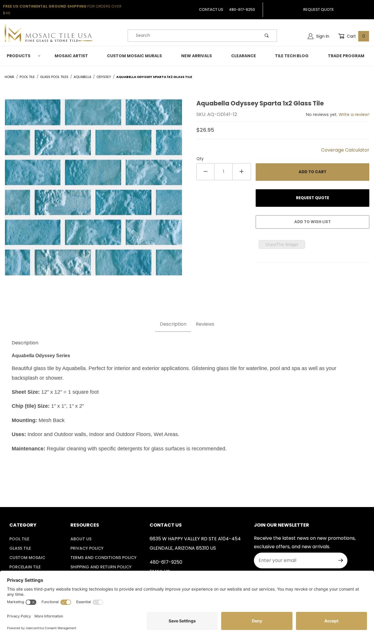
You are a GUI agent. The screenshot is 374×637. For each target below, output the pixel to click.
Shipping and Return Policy (100, 567)
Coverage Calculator (345, 150)
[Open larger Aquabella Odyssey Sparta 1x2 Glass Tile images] (93, 191)
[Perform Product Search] (267, 35)
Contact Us (211, 9)
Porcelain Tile (25, 567)
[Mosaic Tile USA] (48, 32)
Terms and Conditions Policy (103, 557)
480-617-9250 (242, 9)
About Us (80, 539)
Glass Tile (20, 548)
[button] (22, 56)
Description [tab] (173, 324)
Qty (200, 159)
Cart (355, 36)
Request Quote (318, 9)
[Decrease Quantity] (205, 171)
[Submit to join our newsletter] (340, 560)
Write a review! (354, 114)
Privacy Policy (86, 548)
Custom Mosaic (27, 557)
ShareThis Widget (281, 244)
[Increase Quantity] (242, 171)
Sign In (322, 36)
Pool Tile (19, 539)
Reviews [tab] (205, 324)
